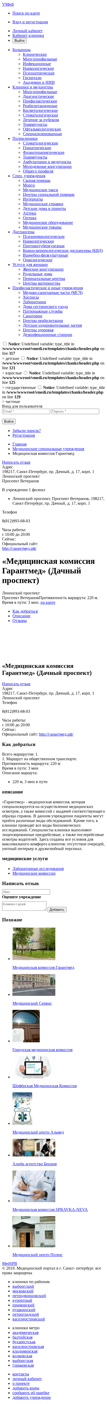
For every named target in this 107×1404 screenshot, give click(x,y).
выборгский (23, 1286)
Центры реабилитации (43, 320)
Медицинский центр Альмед (38, 1132)
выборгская (22, 1360)
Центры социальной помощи (49, 194)
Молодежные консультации (47, 166)
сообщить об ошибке (30, 1393)
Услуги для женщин (30, 264)
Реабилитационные (40, 106)
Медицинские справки (43, 204)
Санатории (32, 316)
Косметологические (40, 110)
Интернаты (33, 199)
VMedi (8, 4)
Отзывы (19, 620)
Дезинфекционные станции (47, 334)
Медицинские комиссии (34, 873)
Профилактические (40, 101)
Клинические (35, 54)
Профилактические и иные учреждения (47, 288)
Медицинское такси (40, 190)
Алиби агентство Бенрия (34, 1164)
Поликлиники (25, 138)
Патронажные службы (43, 311)
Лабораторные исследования (38, 868)
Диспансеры (23, 232)
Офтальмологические (42, 129)
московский (23, 1291)
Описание (21, 616)
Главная (19, 444)
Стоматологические (40, 115)
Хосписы (31, 297)
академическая (25, 1332)
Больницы (21, 49)
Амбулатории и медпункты (47, 162)
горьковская (23, 1365)
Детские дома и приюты (44, 208)
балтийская (22, 1337)
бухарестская (23, 1342)
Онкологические (37, 260)
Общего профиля (38, 171)
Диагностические (38, 96)
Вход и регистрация (30, 22)
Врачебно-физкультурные (45, 255)
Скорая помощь (36, 180)
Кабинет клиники (28, 35)
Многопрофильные (40, 59)
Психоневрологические (44, 236)
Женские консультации (43, 269)
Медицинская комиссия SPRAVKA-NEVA (50, 1209)
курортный (22, 1300)
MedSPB (9, 1263)
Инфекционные (37, 63)
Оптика (29, 218)
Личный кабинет (27, 31)
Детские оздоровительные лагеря (52, 325)
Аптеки (29, 213)
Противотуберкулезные (44, 246)
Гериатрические (37, 148)
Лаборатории (34, 302)
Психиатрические (39, 73)
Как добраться (25, 611)
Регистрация (23, 435)
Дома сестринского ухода (45, 306)
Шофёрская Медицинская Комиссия (44, 1086)
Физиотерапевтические (43, 152)
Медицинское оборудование (48, 222)
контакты (20, 1374)
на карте (48, 602)
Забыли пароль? (26, 430)
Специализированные (42, 134)
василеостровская (28, 1346)
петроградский (25, 1314)
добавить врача (25, 1388)
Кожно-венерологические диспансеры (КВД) (63, 250)
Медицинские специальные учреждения (48, 449)
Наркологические (38, 68)
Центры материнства (41, 283)
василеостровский (28, 1319)
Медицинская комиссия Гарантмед (43, 967)
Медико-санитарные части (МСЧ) (53, 292)
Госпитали (32, 78)
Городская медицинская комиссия (42, 1049)
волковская (22, 1356)
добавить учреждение (31, 1397)
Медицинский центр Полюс (37, 1254)
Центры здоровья (38, 330)
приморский (23, 1305)
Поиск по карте (26, 13)
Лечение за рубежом (41, 120)
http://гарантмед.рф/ (19, 548)
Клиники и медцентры (32, 87)
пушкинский (23, 1309)
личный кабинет (27, 1378)
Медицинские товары (42, 227)
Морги (29, 185)
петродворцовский (29, 1295)
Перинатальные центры (44, 278)
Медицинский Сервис (32, 1003)
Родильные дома (37, 274)
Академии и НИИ (39, 82)
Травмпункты (35, 124)
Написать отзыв (16, 462)
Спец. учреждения (28, 176)
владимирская (24, 1351)
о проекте (21, 1383)
